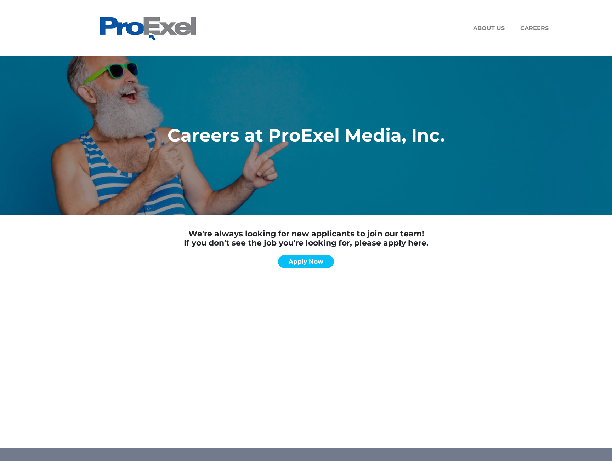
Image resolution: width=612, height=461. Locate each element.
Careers (534, 28)
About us (489, 28)
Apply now (306, 261)
